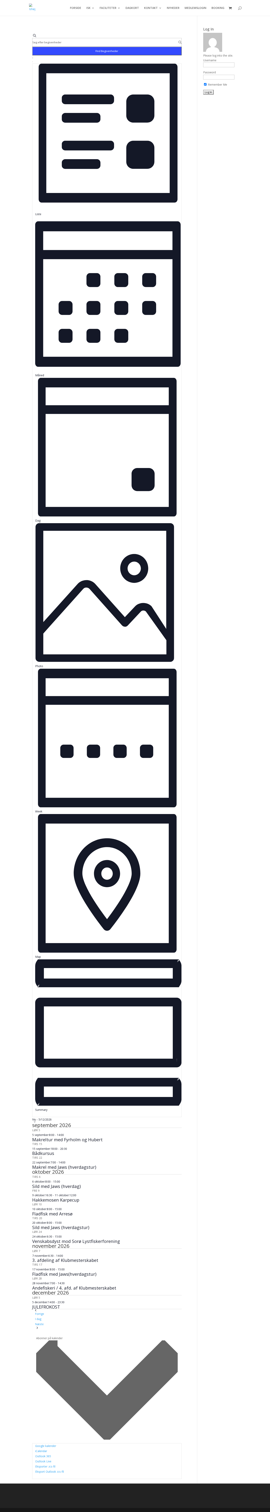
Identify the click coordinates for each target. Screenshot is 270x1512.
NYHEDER (173, 8)
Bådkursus (43, 1153)
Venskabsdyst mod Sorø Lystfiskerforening (76, 1241)
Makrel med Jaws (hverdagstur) (64, 1167)
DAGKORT (132, 8)
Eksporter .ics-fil (45, 1466)
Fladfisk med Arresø (52, 1214)
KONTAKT (151, 8)
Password (209, 72)
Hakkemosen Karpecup (55, 1200)
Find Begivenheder (106, 51)
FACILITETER (108, 8)
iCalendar (41, 1451)
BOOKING (217, 8)
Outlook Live (43, 1461)
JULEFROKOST (46, 1307)
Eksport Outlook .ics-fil (49, 1471)
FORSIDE (75, 8)
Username (209, 60)
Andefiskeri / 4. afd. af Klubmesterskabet (74, 1288)
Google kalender (45, 1446)
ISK (88, 8)
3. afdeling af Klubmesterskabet (65, 1260)
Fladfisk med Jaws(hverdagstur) (64, 1274)
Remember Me (217, 84)
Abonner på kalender (49, 1338)
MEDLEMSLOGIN (195, 8)
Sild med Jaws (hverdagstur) (60, 1227)
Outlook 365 (43, 1456)
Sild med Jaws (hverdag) (56, 1186)
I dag (38, 1319)
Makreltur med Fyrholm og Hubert (67, 1139)
